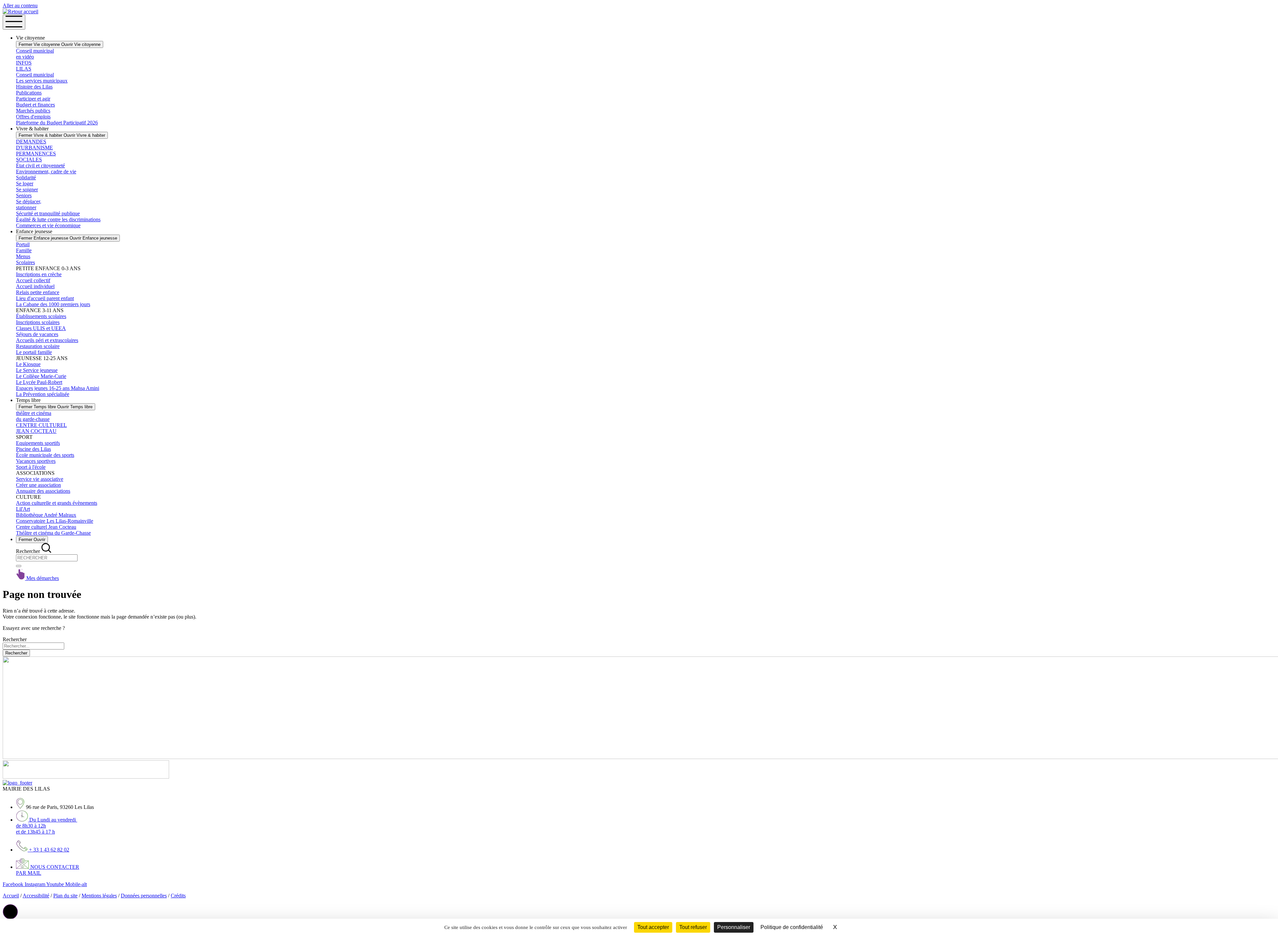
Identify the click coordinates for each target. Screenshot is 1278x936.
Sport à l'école (31, 467)
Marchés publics (33, 110)
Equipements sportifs (38, 443)
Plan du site (65, 895)
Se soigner (27, 189)
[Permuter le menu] (14, 22)
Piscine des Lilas (33, 449)
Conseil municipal (35, 75)
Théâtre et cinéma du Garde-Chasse (53, 533)
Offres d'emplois (33, 116)
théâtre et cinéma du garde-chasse (33, 416)
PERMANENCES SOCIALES (36, 156)
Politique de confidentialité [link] (791, 927)
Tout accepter (653, 927)
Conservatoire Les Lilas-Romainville (54, 521)
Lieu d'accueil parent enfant (45, 298)
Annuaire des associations (43, 491)
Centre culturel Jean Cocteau (46, 527)
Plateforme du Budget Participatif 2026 (57, 122)
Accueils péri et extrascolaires (47, 340)
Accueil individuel (35, 286)
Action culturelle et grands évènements (56, 503)
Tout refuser (693, 927)
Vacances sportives (36, 461)
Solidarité (26, 177)
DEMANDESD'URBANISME (34, 144)
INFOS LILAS (24, 66)
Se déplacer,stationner (28, 204)
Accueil (11, 895)
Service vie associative (39, 479)
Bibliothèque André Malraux (46, 515)
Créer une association (38, 485)
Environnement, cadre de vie (46, 171)
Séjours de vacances (37, 334)
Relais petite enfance (37, 292)
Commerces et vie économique (48, 225)
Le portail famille (34, 352)
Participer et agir (33, 98)
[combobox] (47, 557)
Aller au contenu (20, 5)
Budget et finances (35, 104)
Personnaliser (733, 927)
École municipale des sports (45, 455)
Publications (29, 92)
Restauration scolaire (38, 346)
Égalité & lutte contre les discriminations (58, 219)
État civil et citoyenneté (40, 165)
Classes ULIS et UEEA (41, 328)
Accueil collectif (33, 280)
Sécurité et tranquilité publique (48, 213)
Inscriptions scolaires (38, 322)
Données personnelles (144, 895)
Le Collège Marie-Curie (41, 376)
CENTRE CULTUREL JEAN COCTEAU (41, 428)
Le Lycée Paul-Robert (39, 382)
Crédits (178, 895)
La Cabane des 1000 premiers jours (53, 304)
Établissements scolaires (41, 316)
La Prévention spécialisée (42, 394)
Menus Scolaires (25, 259)
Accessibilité (36, 895)
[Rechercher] (18, 566)
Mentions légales (99, 895)
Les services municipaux (42, 81)
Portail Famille (24, 247)
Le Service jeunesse (37, 370)
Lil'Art (23, 509)
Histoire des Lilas (34, 87)
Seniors (24, 195)
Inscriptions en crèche (39, 274)
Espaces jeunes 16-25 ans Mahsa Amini (57, 388)
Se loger (24, 183)
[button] (10, 911)
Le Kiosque (28, 364)
